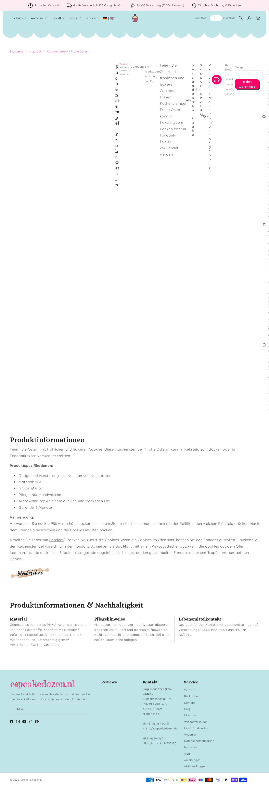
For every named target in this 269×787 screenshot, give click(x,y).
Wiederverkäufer (195, 722)
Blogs (73, 18)
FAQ (187, 709)
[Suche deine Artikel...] (240, 18)
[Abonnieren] (87, 709)
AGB (187, 753)
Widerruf (190, 734)
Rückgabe (191, 696)
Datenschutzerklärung (199, 741)
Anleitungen (192, 760)
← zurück (35, 51)
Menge (239, 67)
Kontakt (189, 703)
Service (90, 18)
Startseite (16, 51)
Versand (123, 64)
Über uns (190, 715)
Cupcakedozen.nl (32, 779)
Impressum (191, 747)
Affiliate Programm (197, 766)
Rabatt (55, 18)
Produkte (16, 18)
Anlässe (37, 18)
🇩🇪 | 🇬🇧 (108, 18)
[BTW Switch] (216, 18)
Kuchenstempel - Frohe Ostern (68, 51)
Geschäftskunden (196, 728)
